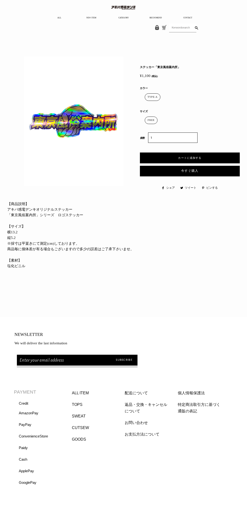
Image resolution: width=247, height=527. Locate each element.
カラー (144, 88)
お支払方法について (142, 434)
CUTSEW (80, 428)
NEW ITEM (91, 18)
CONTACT (187, 18)
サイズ (144, 111)
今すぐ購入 (190, 171)
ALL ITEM (80, 393)
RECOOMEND (156, 18)
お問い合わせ (136, 423)
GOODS (79, 439)
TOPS (77, 404)
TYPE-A (153, 97)
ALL (59, 18)
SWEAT (79, 416)
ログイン (21, 506)
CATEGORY (123, 18)
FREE (151, 120)
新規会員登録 (25, 513)
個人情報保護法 (191, 393)
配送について (136, 393)
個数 (142, 138)
